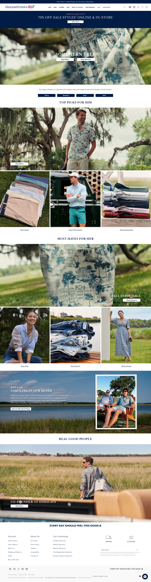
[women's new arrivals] (75, 275)
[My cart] (146, 7)
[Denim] (75, 338)
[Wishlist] (142, 7)
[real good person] (75, 483)
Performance (90, 7)
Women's (66, 95)
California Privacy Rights (35, 578)
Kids (68, 7)
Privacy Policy (132, 553)
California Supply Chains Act (17, 578)
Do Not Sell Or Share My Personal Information (60, 577)
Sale (98, 7)
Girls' (104, 95)
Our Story (106, 7)
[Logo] (20, 7)
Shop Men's (65, 59)
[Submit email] (137, 549)
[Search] (124, 7)
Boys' (85, 95)
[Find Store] (134, 7)
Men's (47, 95)
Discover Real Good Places (21, 409)
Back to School (77, 7)
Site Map (31, 575)
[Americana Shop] (130, 7)
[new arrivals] (75, 56)
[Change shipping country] (140, 576)
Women (61, 7)
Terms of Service (123, 553)
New (49, 7)
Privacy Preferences (84, 578)
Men (55, 7)
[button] (145, 576)
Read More (19, 506)
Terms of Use (22, 575)
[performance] (75, 202)
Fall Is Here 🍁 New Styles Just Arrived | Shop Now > (75, 2)
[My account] (138, 7)
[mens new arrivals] (75, 139)
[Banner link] (75, 19)
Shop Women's (86, 59)
